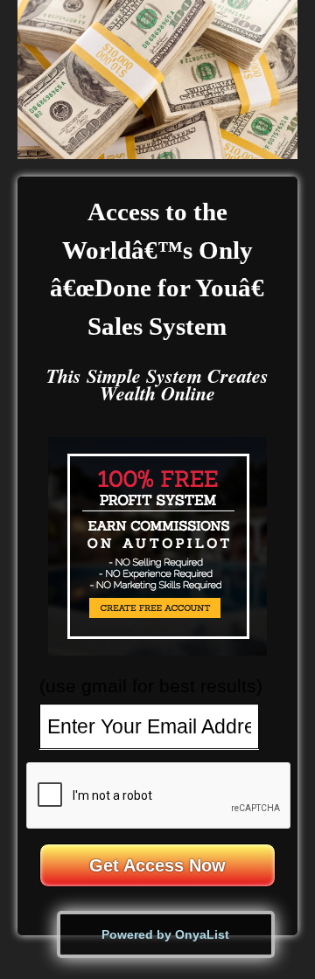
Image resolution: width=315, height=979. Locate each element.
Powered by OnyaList (165, 934)
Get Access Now (157, 865)
